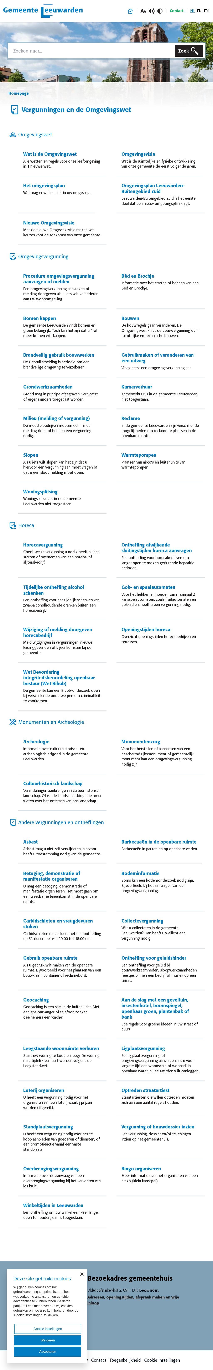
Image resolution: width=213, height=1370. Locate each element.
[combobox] (90, 50)
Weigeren (48, 1340)
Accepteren (47, 1351)
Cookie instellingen (162, 1360)
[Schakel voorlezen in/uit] (152, 11)
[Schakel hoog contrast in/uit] (160, 11)
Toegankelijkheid (125, 1360)
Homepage (19, 93)
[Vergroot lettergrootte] (143, 11)
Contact (176, 11)
